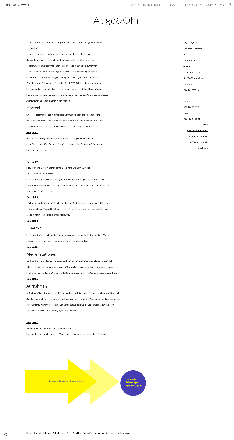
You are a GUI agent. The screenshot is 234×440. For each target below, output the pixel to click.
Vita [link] (222, 4)
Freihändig (99, 433)
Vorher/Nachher (73, 433)
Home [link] (132, 4)
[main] (117, 20)
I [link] (164, 4)
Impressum (125, 433)
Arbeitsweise (59, 433)
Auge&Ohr (88, 433)
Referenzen (111, 433)
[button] (230, 4)
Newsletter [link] (191, 4)
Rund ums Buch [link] (151, 4)
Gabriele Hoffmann (43, 433)
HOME (29, 433)
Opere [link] (209, 4)
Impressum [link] (175, 4)
